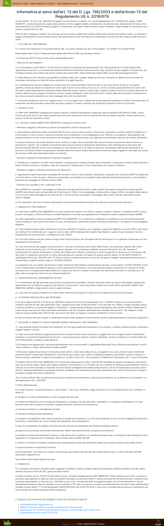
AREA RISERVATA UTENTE (42, 3)
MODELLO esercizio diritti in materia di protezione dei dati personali (51, 507)
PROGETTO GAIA (20, 3)
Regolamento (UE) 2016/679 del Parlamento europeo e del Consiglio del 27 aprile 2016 (60, 510)
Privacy (101, 524)
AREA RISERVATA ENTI (67, 3)
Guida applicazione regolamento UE (36, 504)
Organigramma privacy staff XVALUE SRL (39, 512)
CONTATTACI (86, 3)
